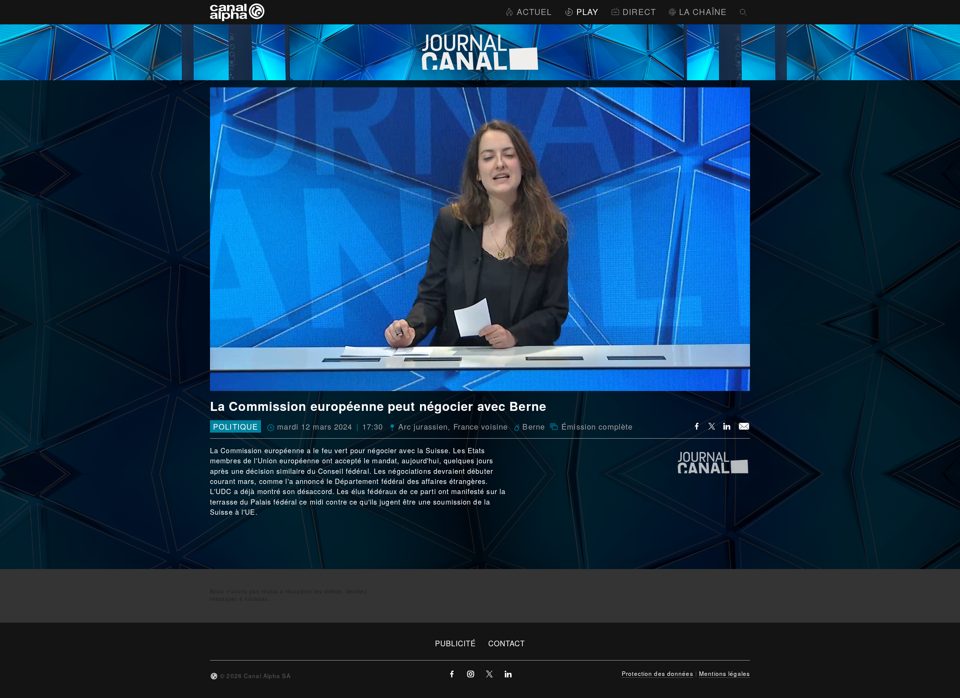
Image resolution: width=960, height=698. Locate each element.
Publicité (455, 643)
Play (587, 11)
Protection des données (657, 673)
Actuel (534, 11)
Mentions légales (724, 673)
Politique (235, 426)
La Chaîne (703, 11)
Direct (639, 11)
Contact (506, 643)
